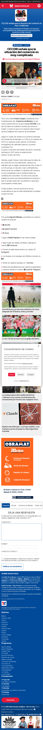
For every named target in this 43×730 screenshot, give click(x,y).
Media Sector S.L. (24, 381)
